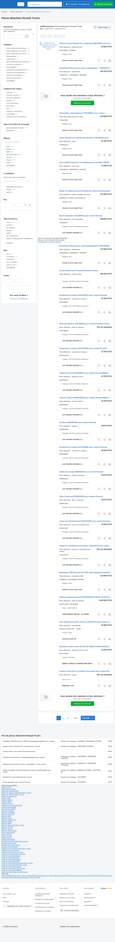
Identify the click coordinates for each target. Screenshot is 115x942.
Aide (4, 898)
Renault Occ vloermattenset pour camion (17, 777)
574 (75, 718)
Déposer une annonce (82, 103)
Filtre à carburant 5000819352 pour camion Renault (81, 496)
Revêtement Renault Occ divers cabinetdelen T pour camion (24, 764)
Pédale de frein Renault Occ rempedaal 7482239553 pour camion (86, 43)
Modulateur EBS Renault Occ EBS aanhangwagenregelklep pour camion (28, 741)
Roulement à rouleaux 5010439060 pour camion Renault (83, 447)
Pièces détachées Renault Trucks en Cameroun (71, 875)
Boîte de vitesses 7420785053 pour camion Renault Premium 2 (85, 324)
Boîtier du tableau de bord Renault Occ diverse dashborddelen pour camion (27, 771)
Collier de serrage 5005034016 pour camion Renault (81, 472)
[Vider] (33, 34)
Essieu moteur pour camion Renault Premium (78, 271)
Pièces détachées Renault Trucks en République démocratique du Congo (27, 875)
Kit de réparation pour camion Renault (16, 782)
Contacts (6, 901)
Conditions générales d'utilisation (42, 895)
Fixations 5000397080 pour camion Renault (77, 422)
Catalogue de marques (43, 911)
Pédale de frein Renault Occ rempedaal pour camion (21, 746)
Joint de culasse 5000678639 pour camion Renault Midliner (84, 398)
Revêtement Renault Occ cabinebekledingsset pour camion (24, 757)
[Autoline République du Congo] (8, 4)
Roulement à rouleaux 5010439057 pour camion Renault (83, 295)
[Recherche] (29, 4)
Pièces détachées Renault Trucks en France (24, 877)
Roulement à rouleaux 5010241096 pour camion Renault (83, 348)
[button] (104, 60)
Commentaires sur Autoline (44, 907)
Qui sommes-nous (9, 894)
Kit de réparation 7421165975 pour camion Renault (80, 216)
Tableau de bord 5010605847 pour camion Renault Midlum (84, 373)
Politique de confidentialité (44, 899)
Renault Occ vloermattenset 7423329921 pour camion (82, 113)
